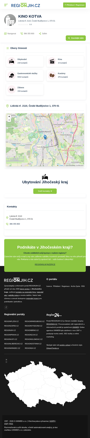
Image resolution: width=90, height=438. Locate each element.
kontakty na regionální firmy (26, 292)
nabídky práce (13, 295)
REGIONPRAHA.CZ (11, 335)
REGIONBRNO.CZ (32, 330)
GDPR (52, 421)
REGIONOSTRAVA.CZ (33, 344)
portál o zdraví (65, 345)
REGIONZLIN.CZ (31, 335)
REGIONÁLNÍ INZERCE (45, 265)
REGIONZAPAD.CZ (11, 326)
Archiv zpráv (75, 286)
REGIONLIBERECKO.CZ (13, 344)
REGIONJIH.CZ (10, 330)
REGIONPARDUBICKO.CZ (35, 321)
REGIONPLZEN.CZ (11, 321)
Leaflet (60, 165)
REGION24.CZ (30, 348)
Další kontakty (44, 191)
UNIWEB (75, 327)
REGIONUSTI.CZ (10, 339)
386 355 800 (14, 224)
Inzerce (49, 286)
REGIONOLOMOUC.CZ (34, 339)
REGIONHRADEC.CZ (12, 348)
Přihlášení (56, 286)
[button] (45, 137)
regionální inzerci (32, 298)
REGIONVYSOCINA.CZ (33, 326)
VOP (6, 424)
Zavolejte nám (77, 38)
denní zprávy (25, 289)
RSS (83, 286)
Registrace (80, 5)
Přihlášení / (70, 5)
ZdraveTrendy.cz (52, 348)
